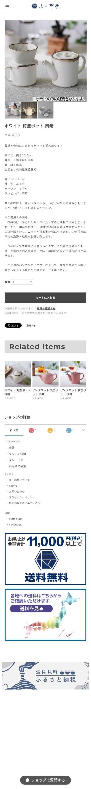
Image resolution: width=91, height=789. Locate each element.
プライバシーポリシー (22, 497)
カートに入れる (45, 297)
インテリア (16, 460)
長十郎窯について (19, 479)
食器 (12, 447)
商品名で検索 (17, 466)
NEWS (13, 485)
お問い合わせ (17, 491)
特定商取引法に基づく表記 (25, 502)
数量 (7, 282)
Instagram (16, 518)
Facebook (15, 524)
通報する (31, 325)
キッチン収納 (17, 453)
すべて (14, 430)
